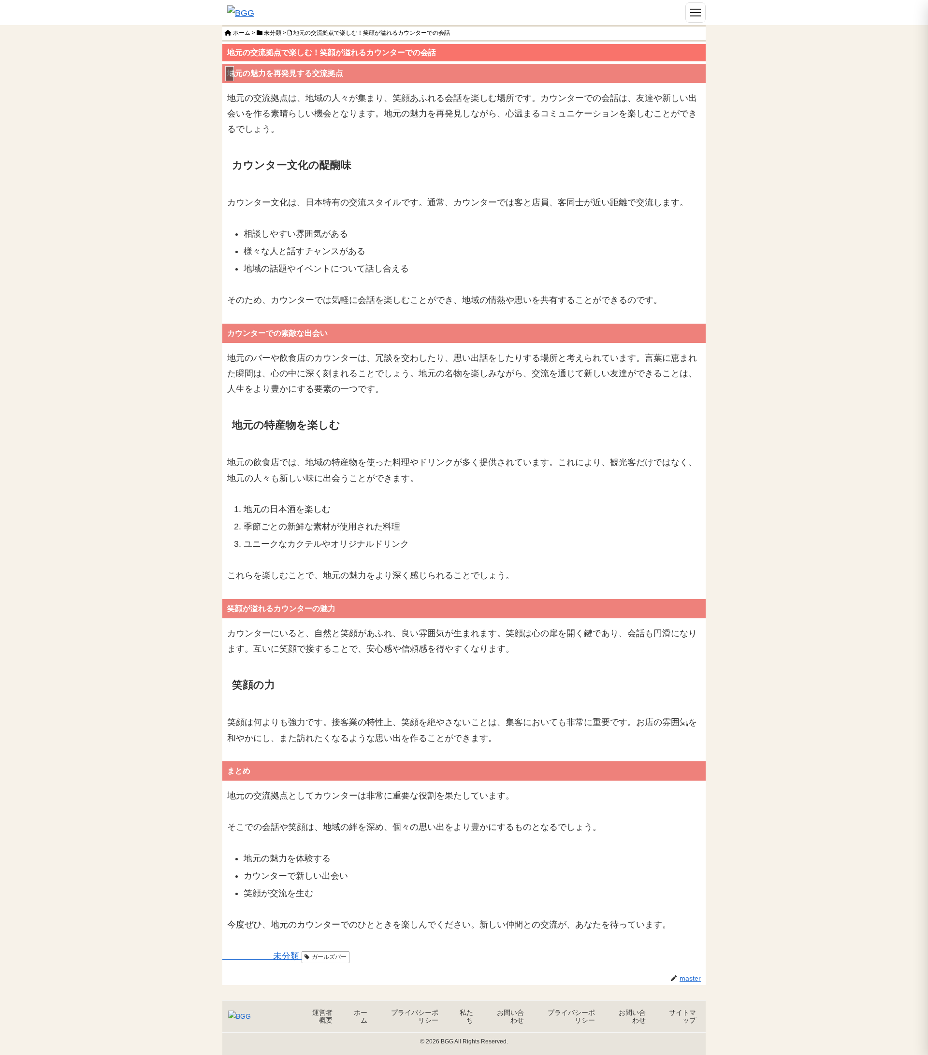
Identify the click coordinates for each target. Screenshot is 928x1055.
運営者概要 (322, 1016)
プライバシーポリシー (414, 1016)
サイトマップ (682, 1016)
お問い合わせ (510, 1016)
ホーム (360, 1016)
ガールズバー (329, 957)
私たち (466, 1016)
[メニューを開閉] (695, 12)
